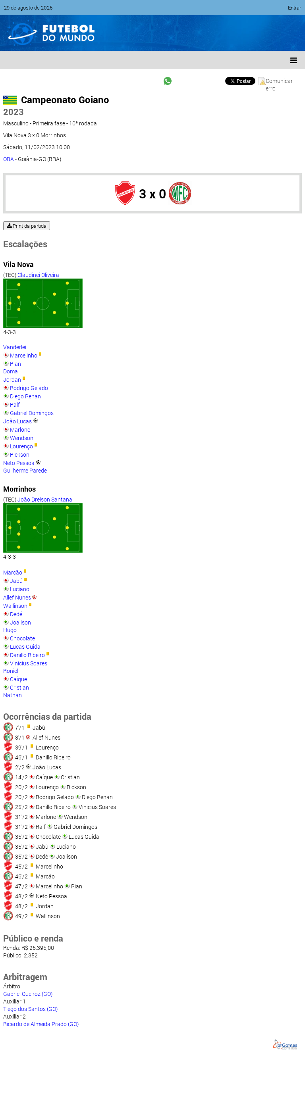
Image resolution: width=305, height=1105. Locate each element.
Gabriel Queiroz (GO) (27, 993)
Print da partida (29, 225)
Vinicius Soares (28, 663)
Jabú (16, 580)
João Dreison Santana (44, 499)
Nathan (12, 695)
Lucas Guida (25, 646)
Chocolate (22, 638)
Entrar (294, 7)
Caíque (18, 679)
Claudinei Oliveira (38, 275)
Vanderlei (14, 347)
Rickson (19, 454)
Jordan (12, 379)
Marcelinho (23, 355)
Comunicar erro (279, 81)
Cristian (19, 687)
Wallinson (15, 605)
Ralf (15, 404)
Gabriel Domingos (32, 413)
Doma (10, 371)
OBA (8, 159)
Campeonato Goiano (65, 99)
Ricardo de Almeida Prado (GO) (41, 1024)
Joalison (20, 622)
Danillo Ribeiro (27, 655)
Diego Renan (25, 396)
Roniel (10, 671)
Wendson (21, 438)
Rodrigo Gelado (29, 388)
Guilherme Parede (25, 470)
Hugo (10, 630)
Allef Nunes (17, 597)
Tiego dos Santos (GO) (30, 1009)
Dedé (16, 614)
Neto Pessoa (19, 463)
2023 (13, 111)
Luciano (19, 589)
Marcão (12, 572)
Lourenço (21, 446)
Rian (15, 363)
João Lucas (17, 421)
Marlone (20, 429)
